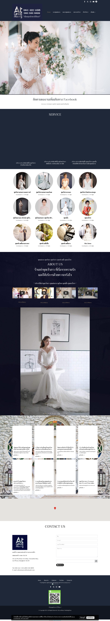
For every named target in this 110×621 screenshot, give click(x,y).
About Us (46, 580)
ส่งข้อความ (60, 565)
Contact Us (69, 580)
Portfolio (61, 580)
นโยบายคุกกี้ (25, 618)
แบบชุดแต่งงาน (56, 12)
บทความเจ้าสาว (77, 12)
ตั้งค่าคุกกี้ (82, 617)
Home (49, 12)
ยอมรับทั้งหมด (90, 617)
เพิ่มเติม (93, 12)
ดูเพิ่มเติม (16, 455)
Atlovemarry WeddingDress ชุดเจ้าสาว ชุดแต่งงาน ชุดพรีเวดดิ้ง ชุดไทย (55, 104)
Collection (54, 580)
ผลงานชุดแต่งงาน (67, 12)
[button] (55, 508)
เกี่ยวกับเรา (85, 12)
